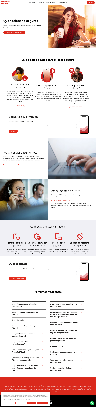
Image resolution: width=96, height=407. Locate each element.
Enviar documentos (11, 164)
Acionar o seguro (20, 105)
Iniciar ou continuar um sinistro (14, 32)
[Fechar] (48, 393)
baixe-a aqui (14, 158)
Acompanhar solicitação (76, 106)
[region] (25, 399)
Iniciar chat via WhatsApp (60, 200)
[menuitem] (33, 2)
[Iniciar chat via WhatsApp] (92, 403)
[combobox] (25, 126)
